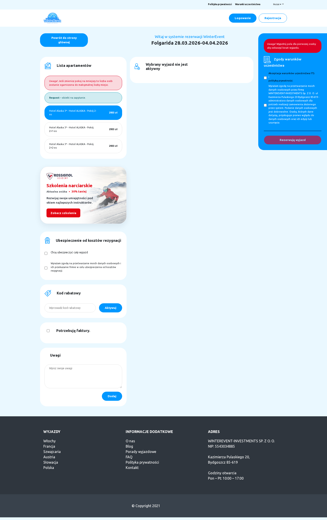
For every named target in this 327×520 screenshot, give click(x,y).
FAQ (129, 457)
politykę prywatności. (280, 80)
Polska (48, 468)
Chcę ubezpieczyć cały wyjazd (69, 252)
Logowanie (243, 18)
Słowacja (50, 462)
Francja (49, 446)
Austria (49, 457)
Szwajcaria (52, 452)
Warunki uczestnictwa (247, 4)
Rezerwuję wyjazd (293, 139)
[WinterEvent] (52, 18)
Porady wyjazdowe (141, 452)
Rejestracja (272, 18)
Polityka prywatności (220, 4)
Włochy (49, 441)
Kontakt (132, 468)
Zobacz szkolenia (63, 212)
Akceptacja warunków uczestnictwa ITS (291, 73)
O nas (130, 441)
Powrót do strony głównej (64, 40)
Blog (129, 446)
